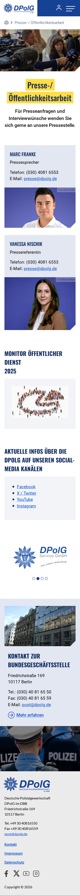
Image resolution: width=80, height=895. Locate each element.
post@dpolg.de (36, 704)
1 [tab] (34, 579)
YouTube (25, 499)
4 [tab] (46, 579)
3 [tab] (42, 579)
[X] (15, 873)
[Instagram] (34, 873)
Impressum (13, 853)
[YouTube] (24, 873)
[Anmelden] (57, 8)
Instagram (26, 506)
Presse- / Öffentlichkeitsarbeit (39, 22)
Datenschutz (14, 862)
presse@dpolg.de (40, 178)
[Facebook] (7, 873)
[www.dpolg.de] (6, 22)
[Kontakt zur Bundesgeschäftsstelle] (40, 626)
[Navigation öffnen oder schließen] (69, 8)
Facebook (26, 486)
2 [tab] (38, 579)
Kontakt (10, 844)
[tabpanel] (40, 557)
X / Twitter (26, 493)
